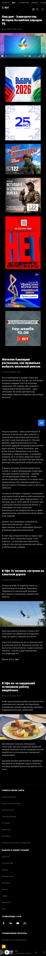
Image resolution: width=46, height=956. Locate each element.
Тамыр (5, 889)
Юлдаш (34, 3)
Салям (4, 896)
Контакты (6, 836)
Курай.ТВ (6, 902)
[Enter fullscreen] (44, 952)
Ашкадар (6, 883)
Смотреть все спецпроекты (14, 940)
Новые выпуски (9, 797)
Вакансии (6, 829)
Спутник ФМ (23, 3)
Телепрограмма (9, 816)
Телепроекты (8, 810)
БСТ (13, 3)
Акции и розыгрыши (11, 803)
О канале (6, 823)
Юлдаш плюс (8, 876)
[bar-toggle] (42, 9)
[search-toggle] (37, 9)
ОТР (3, 909)
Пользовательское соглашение (16, 843)
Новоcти (5, 3)
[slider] (13, 56)
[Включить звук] (41, 423)
